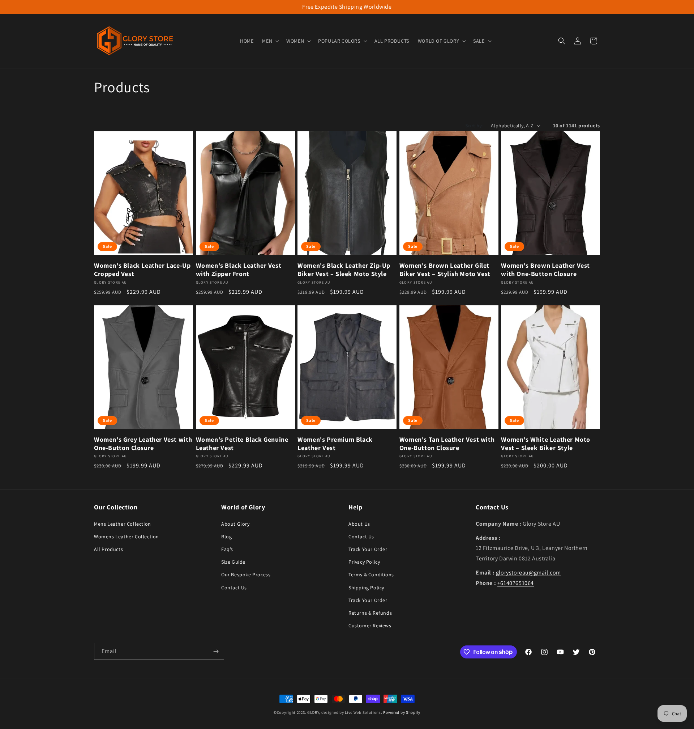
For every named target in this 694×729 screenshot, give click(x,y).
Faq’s (227, 549)
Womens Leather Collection (126, 536)
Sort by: (474, 125)
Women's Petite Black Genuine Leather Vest (242, 443)
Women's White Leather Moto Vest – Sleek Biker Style (545, 443)
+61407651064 (515, 582)
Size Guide (233, 561)
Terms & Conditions (371, 574)
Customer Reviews (369, 625)
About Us (359, 523)
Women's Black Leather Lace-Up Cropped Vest (142, 269)
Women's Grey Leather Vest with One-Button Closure (143, 443)
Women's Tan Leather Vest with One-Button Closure (446, 443)
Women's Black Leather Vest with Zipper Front (239, 269)
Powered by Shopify (401, 712)
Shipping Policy (366, 587)
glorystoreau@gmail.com (528, 572)
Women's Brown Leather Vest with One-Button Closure (545, 269)
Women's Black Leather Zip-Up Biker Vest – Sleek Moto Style (343, 269)
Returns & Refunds (370, 612)
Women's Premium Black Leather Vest (335, 443)
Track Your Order (367, 549)
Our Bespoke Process (245, 574)
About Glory (235, 523)
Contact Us (234, 587)
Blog (226, 536)
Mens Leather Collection (122, 523)
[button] (270, 40)
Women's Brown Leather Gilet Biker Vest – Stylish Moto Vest (444, 269)
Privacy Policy (364, 561)
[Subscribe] (216, 651)
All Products (108, 549)
